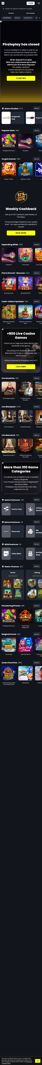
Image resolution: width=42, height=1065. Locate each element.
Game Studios (11, 108)
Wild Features (11, 544)
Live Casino (30, 13)
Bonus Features (12, 522)
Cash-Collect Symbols (13, 301)
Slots (17, 18)
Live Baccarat (8, 435)
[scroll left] (2, 17)
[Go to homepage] (3, 3)
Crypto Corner (9, 159)
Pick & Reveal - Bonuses (13, 273)
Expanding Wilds (10, 244)
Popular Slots (8, 130)
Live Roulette (8, 378)
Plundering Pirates (11, 605)
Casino (11, 13)
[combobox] (21, 9)
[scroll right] (39, 17)
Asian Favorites (9, 662)
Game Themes (11, 566)
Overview (7, 18)
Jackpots (28, 18)
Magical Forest (9, 634)
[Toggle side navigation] (39, 3)
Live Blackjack (9, 406)
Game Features (12, 500)
